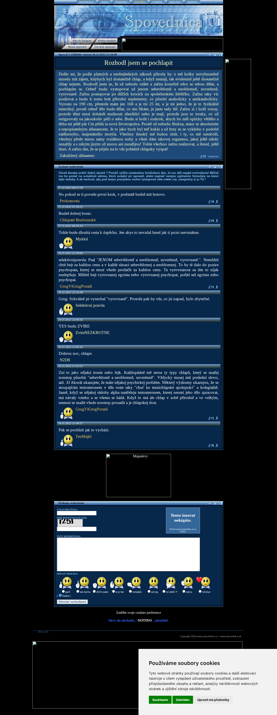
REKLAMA (175, 2)
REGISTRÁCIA (86, 2)
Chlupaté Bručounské (78, 220)
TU (202, 179)
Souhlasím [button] (160, 700)
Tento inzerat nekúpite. (183, 518)
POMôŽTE (157, 2)
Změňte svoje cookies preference (138, 612)
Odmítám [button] (183, 700)
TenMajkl (84, 436)
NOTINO (145, 620)
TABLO (104, 2)
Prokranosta (69, 201)
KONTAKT (193, 2)
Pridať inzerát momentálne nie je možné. (182, 530)
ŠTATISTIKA (121, 2)
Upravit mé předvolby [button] (213, 700)
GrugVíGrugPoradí (76, 286)
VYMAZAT (213, 156)
